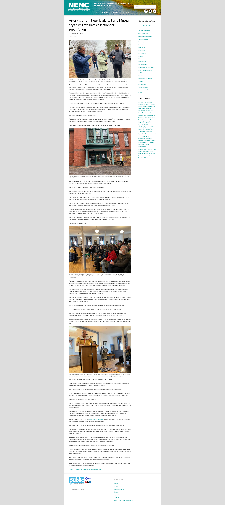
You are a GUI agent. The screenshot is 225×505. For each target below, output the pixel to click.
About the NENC (119, 489)
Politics (140, 76)
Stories (140, 81)
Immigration (142, 61)
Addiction (141, 28)
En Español (141, 50)
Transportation (143, 87)
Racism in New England (145, 78)
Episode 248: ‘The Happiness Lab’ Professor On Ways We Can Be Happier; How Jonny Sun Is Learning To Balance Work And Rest (147, 154)
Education (141, 45)
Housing (141, 59)
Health (140, 56)
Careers (116, 492)
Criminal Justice (143, 39)
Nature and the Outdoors (146, 67)
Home (116, 483)
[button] (146, 11)
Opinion (140, 73)
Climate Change (143, 33)
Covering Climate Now (145, 36)
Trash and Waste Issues (145, 90)
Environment (142, 53)
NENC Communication (145, 70)
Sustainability (142, 84)
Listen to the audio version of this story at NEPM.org (85, 469)
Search (154, 3)
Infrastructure (142, 64)
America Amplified (144, 30)
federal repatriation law (96, 419)
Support (116, 495)
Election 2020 (142, 47)
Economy (141, 42)
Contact (116, 497)
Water (140, 92)
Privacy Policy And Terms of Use (123, 500)
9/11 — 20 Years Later (145, 25)
